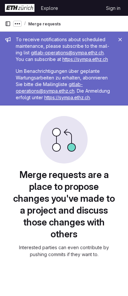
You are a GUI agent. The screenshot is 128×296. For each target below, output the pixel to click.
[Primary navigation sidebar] (8, 23)
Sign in (113, 8)
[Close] (120, 40)
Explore (49, 8)
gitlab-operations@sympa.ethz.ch (67, 52)
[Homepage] (20, 8)
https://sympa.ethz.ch (85, 59)
